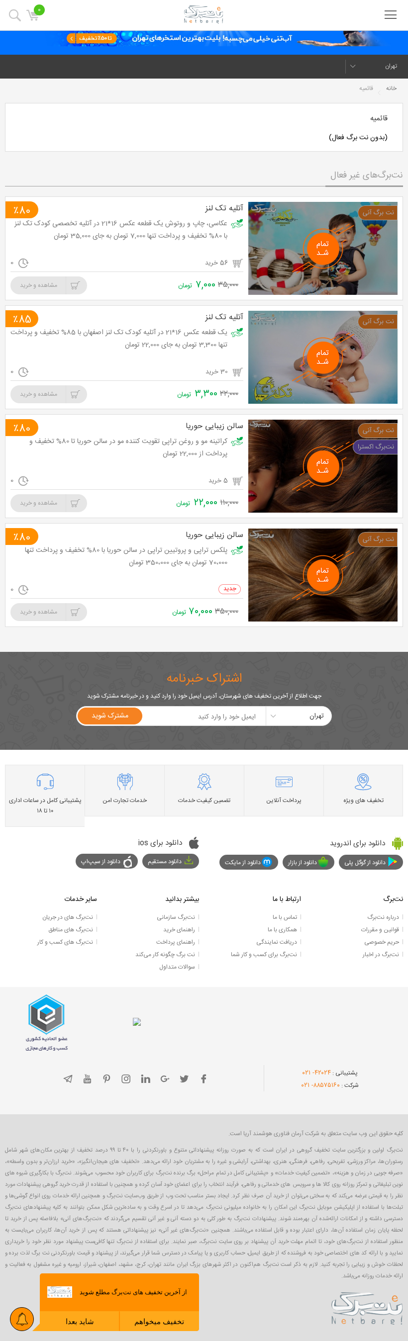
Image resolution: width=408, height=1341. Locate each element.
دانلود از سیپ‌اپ (100, 862)
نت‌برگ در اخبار (381, 955)
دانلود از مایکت (243, 863)
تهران (391, 66)
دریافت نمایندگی (276, 942)
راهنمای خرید (179, 930)
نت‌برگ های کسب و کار (65, 942)
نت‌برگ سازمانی (176, 917)
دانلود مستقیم (165, 862)
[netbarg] (367, 1307)
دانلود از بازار (302, 863)
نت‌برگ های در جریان (67, 917)
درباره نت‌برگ (383, 917)
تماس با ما (285, 917)
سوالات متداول (177, 967)
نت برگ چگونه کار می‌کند (165, 955)
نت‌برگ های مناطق (70, 930)
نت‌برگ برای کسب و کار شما (264, 955)
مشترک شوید (110, 716)
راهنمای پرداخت (175, 942)
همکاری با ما (282, 930)
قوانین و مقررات (380, 930)
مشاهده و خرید (38, 285)
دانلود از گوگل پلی (365, 863)
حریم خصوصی (381, 942)
